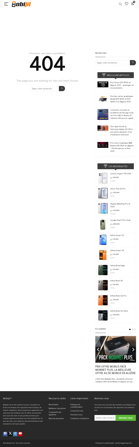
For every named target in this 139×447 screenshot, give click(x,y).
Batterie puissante (56, 419)
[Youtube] (20, 434)
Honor (112, 196)
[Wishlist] (126, 4)
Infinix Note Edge (117, 266)
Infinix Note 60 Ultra (119, 311)
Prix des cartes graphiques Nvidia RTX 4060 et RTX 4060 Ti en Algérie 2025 (121, 99)
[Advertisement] (69, 29)
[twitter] (10, 434)
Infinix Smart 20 (117, 251)
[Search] (120, 4)
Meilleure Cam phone (57, 409)
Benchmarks (53, 405)
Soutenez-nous (76, 415)
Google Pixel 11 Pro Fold (120, 220)
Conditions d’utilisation (79, 419)
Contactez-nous (76, 411)
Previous (98, 349)
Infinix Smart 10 (117, 236)
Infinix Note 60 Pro (118, 296)
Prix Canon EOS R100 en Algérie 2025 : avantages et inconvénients (122, 85)
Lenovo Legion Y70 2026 (120, 174)
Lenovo (112, 181)
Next (133, 349)
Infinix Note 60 (116, 281)
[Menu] (6, 4)
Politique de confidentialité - (105, 443)
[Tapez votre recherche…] (62, 88)
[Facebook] (5, 434)
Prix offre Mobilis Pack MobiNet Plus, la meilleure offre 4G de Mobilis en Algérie (115, 370)
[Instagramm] (15, 434)
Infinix (112, 243)
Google (112, 227)
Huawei (112, 214)
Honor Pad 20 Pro (118, 189)
